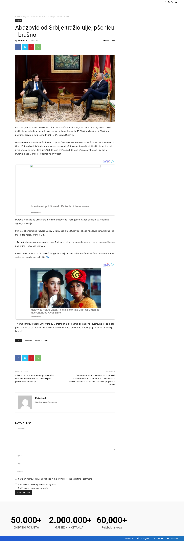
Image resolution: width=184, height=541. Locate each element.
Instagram (145, 538)
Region (26, 16)
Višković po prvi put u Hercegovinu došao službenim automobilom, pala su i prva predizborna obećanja (34, 378)
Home (17, 16)
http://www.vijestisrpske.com (46, 402)
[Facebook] (165, 2)
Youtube (174, 538)
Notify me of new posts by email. (33, 488)
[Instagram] (168, 2)
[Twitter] (172, 2)
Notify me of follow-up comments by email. (37, 484)
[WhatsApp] (38, 47)
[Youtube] (176, 2)
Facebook (129, 538)
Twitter (160, 538)
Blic (47, 257)
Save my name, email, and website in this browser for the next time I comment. (55, 479)
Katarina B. (22, 40)
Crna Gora (28, 341)
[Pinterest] (31, 47)
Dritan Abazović (41, 341)
